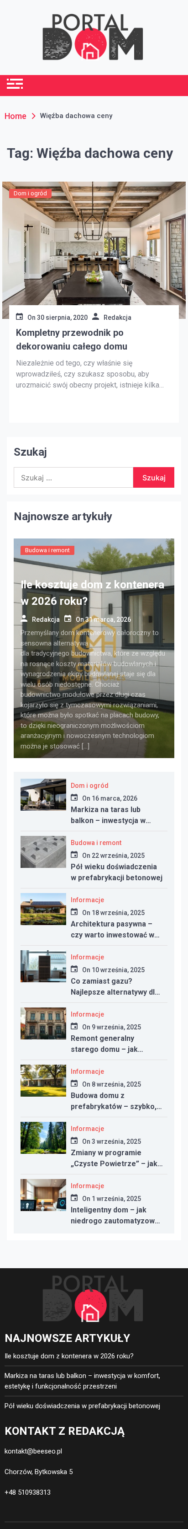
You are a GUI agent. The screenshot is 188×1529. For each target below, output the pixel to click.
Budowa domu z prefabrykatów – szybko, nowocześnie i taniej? (114, 1106)
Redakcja (117, 317)
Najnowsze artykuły (63, 516)
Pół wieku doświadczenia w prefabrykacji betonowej (82, 1406)
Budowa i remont (47, 550)
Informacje (87, 900)
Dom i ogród (30, 193)
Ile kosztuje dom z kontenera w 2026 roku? (69, 1356)
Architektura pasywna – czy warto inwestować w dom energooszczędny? (112, 935)
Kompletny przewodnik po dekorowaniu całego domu (71, 339)
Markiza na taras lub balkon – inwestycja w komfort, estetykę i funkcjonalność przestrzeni (82, 1381)
